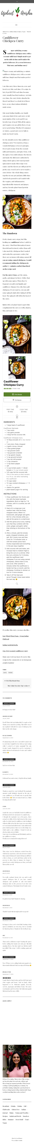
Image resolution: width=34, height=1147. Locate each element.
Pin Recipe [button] (18, 400)
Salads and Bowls (15, 1116)
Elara (13, 1138)
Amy (4, 935)
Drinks (13, 1106)
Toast (27, 1119)
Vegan (23, 31)
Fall (25, 1106)
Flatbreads (6, 1109)
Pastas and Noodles (21, 1113)
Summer (11, 1119)
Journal (5, 1113)
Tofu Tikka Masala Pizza (13, 681)
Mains (15, 31)
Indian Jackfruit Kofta (10, 645)
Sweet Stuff (19, 1119)
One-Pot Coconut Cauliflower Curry (15, 651)
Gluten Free (6, 31)
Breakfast (6, 1106)
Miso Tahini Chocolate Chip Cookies (18, 686)
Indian (11, 31)
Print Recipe (18, 394)
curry (5, 672)
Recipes (19, 31)
